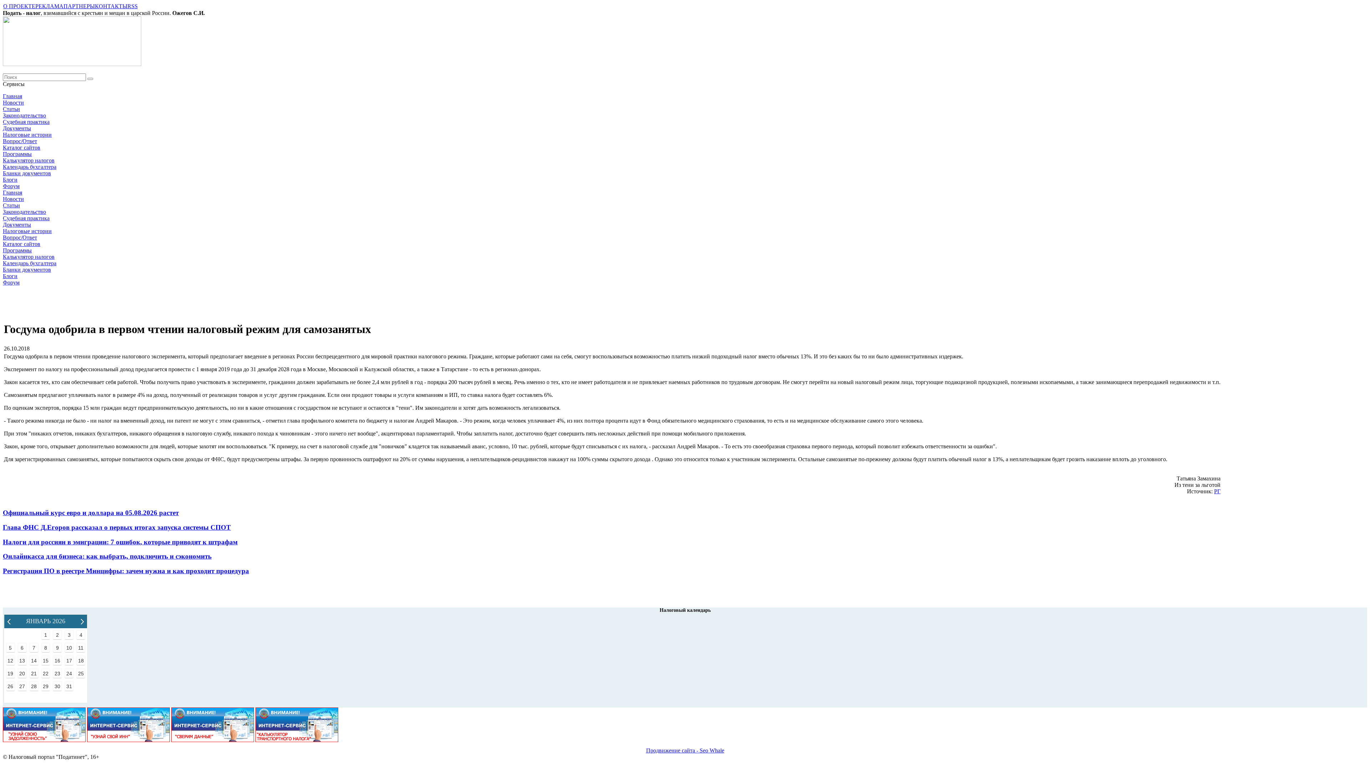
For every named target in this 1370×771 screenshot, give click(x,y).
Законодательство (24, 115)
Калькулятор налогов (29, 160)
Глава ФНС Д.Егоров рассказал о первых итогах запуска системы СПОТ (117, 527)
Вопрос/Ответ (20, 141)
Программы (17, 154)
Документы (17, 128)
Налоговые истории (27, 135)
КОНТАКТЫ (111, 6)
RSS (132, 6)
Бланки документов (27, 173)
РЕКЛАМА (49, 6)
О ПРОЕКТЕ (19, 6)
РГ (1217, 491)
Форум (11, 186)
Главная (12, 96)
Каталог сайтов (21, 148)
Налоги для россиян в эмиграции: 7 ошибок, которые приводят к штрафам (120, 542)
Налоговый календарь (685, 610)
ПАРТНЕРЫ (79, 6)
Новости (13, 103)
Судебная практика (26, 122)
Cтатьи (11, 109)
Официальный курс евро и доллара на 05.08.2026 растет (91, 512)
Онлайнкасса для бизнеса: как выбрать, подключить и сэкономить (107, 556)
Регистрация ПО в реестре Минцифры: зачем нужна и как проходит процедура (126, 571)
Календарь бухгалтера (29, 167)
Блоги (10, 180)
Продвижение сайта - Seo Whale (685, 750)
